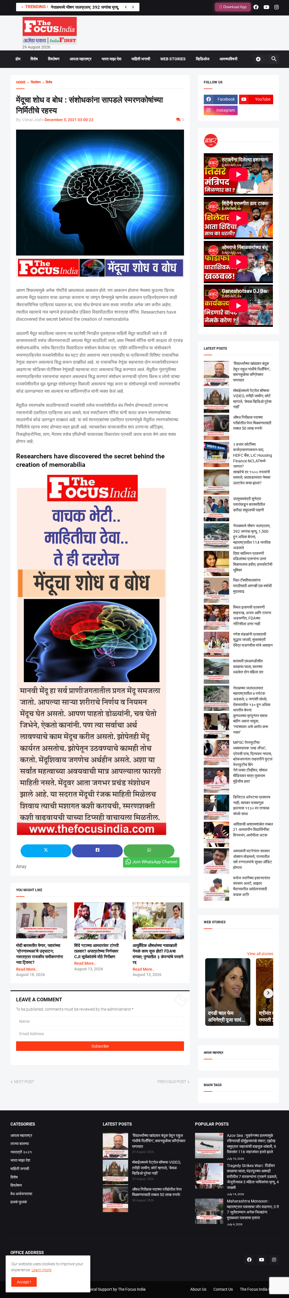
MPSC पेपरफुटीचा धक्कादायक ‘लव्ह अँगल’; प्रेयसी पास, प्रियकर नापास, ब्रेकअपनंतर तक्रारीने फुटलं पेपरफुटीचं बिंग (252, 753)
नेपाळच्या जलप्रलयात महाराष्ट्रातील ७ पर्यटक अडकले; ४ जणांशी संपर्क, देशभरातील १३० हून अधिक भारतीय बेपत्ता (251, 699)
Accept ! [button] (24, 1282)
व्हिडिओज (202, 59)
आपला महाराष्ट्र (80, 59)
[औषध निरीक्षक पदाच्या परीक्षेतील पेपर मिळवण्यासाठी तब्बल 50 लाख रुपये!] (115, 1200)
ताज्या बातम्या (19, 1143)
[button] (260, 59)
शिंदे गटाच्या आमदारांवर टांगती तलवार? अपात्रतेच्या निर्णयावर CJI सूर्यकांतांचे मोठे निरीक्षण (96, 951)
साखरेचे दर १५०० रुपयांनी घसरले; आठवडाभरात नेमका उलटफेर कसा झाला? (251, 477)
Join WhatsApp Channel (154, 861)
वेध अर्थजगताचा (21, 1194)
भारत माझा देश (111, 59)
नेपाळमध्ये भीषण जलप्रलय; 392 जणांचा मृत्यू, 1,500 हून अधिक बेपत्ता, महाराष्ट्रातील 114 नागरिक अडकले (252, 536)
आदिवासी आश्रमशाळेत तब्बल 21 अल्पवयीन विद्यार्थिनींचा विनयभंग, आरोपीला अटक (253, 829)
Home (21, 82)
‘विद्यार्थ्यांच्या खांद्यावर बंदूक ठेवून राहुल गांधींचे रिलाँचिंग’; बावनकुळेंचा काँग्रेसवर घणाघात (158, 1141)
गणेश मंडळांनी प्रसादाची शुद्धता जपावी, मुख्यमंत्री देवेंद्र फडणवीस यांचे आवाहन (253, 639)
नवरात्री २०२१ (21, 1152)
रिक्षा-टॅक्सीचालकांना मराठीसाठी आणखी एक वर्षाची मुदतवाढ (252, 585)
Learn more (41, 1270)
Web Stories (173, 59)
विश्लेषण (54, 59)
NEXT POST (24, 1081)
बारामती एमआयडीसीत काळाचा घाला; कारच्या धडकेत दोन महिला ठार (248, 666)
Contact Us (223, 1289)
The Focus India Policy (259, 1289)
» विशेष (46, 82)
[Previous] (126, 7)
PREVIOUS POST (171, 1081)
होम (18, 59)
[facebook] (256, 7)
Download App (234, 7)
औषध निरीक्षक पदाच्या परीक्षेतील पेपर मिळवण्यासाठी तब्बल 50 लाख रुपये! (252, 423)
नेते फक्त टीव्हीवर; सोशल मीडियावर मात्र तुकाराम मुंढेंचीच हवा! (250, 775)
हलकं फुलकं (18, 1202)
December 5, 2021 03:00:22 (69, 119)
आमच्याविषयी (228, 59)
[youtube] (266, 7)
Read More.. (27, 969)
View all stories (260, 953)
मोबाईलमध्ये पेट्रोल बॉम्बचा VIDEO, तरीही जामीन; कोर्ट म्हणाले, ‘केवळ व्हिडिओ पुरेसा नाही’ (156, 1167)
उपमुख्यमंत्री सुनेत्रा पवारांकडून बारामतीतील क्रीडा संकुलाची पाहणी (100, 7)
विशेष (34, 59)
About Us (198, 1289)
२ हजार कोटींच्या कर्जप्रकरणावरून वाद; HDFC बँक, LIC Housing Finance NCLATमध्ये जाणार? (252, 455)
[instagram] (276, 7)
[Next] (133, 7)
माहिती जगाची (141, 59)
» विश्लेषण (33, 82)
